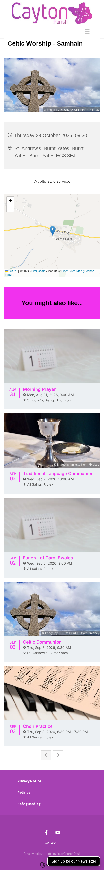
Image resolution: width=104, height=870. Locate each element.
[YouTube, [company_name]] (57, 832)
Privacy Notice (29, 781)
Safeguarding (29, 803)
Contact (50, 842)
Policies (23, 792)
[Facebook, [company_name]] (46, 832)
